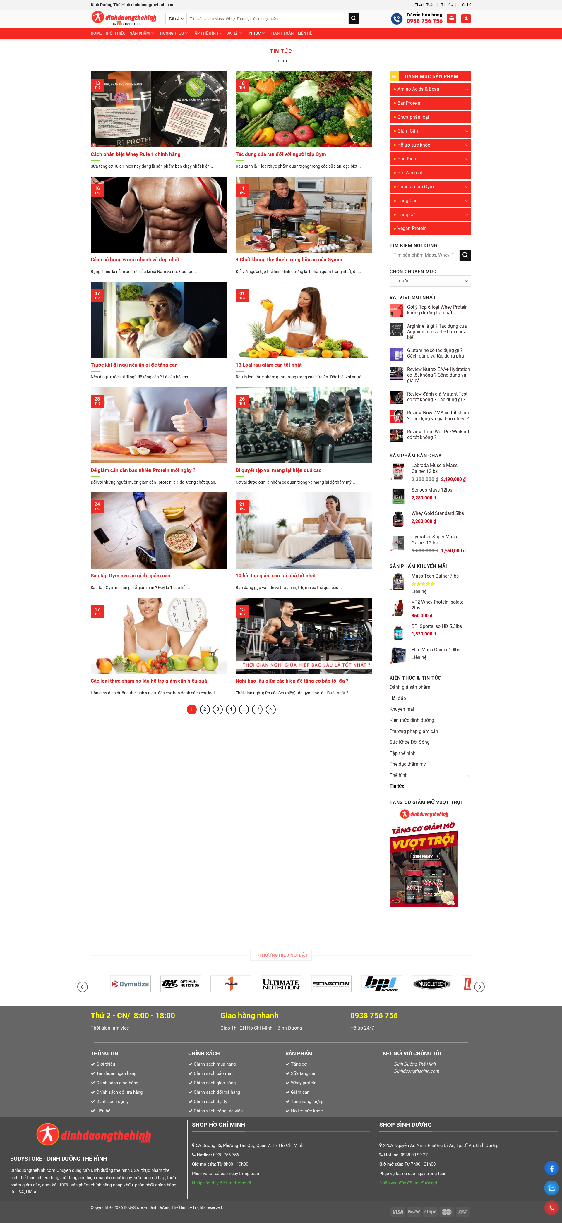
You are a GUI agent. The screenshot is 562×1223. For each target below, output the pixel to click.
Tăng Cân (407, 200)
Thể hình (399, 775)
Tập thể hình (205, 33)
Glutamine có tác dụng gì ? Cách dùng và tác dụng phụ (435, 353)
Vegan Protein (411, 228)
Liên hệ (465, 4)
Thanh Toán (424, 4)
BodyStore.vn (136, 1207)
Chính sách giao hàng (215, 1082)
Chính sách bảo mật (213, 1073)
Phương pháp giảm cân (414, 731)
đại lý (232, 33)
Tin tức (447, 4)
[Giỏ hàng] (451, 18)
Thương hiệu (171, 33)
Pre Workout (410, 173)
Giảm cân (300, 1092)
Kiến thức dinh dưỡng (412, 720)
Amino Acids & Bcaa (418, 89)
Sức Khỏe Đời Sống (410, 742)
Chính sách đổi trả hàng (217, 1092)
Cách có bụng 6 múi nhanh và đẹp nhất (135, 259)
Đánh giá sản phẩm (410, 687)
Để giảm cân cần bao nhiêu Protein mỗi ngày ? (143, 470)
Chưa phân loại (413, 117)
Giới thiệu (116, 33)
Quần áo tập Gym (415, 187)
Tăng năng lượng (306, 1101)
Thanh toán (281, 33)
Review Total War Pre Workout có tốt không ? (438, 434)
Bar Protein (408, 103)
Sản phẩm (140, 33)
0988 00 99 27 (414, 1154)
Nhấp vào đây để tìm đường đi (221, 1183)
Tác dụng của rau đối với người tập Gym (281, 154)
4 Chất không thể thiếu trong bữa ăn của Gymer (289, 259)
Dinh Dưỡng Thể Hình (168, 1207)
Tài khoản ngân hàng (115, 1073)
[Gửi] (354, 18)
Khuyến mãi (402, 709)
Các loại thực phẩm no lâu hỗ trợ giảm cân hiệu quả (149, 681)
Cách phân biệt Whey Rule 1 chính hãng (136, 154)
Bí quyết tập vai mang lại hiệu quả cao (279, 470)
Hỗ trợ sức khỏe (413, 145)
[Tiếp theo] (271, 709)
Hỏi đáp (398, 698)
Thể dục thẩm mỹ (408, 764)
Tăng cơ (405, 214)
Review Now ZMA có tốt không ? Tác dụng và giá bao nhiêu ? (438, 415)
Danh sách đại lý (112, 1101)
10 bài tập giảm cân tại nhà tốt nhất (276, 575)
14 (257, 709)
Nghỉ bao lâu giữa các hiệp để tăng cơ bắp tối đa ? (292, 681)
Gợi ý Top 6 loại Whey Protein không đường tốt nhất (437, 309)
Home (96, 33)
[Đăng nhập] (466, 18)
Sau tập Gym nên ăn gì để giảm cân (130, 575)
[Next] (479, 987)
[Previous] (82, 987)
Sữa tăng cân (303, 1073)
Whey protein (303, 1082)
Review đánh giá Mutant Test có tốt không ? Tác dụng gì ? (437, 396)
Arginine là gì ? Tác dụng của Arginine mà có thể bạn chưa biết (437, 331)
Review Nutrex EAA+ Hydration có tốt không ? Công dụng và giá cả (438, 375)
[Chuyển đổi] (467, 89)
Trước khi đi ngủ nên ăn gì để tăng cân (134, 365)
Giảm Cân (407, 131)
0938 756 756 (374, 1015)
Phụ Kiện (406, 159)
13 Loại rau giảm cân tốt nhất (269, 365)
